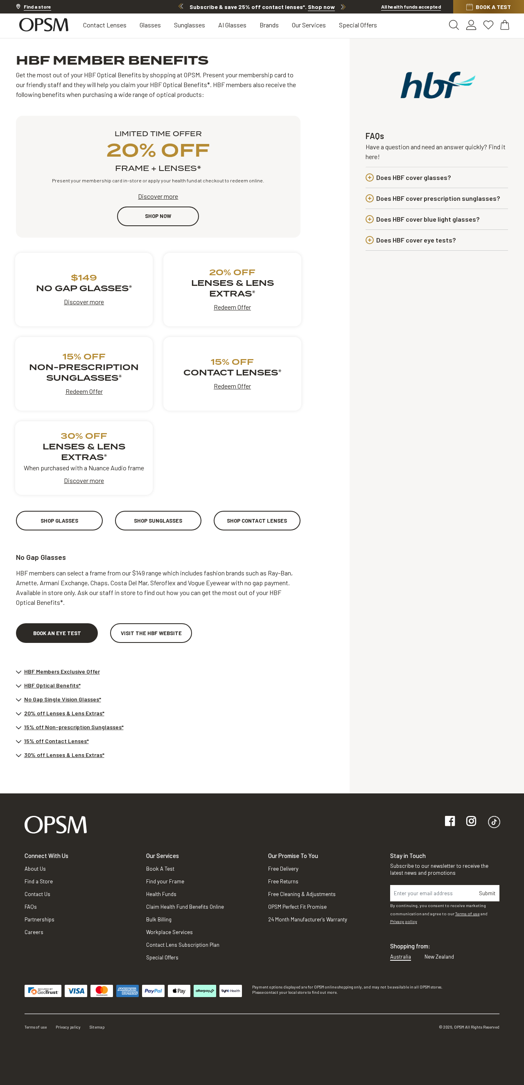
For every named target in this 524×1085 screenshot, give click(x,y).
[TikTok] (494, 822)
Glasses (150, 25)
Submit (487, 893)
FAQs (31, 906)
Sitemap (97, 1026)
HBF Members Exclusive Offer (62, 671)
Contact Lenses (104, 25)
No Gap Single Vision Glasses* (62, 699)
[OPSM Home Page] (56, 824)
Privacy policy (403, 921)
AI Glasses (232, 25)
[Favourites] (488, 24)
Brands (269, 25)
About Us (35, 868)
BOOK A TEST (493, 6)
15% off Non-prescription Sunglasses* (74, 726)
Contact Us (37, 894)
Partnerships (39, 919)
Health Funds (161, 894)
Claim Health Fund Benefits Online (185, 906)
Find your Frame (165, 881)
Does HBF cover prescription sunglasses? (438, 198)
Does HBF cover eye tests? (416, 240)
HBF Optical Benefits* (52, 685)
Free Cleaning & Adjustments (302, 894)
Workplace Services (169, 932)
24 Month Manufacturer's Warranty (307, 919)
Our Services (309, 25)
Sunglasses (189, 25)
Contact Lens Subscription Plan (182, 944)
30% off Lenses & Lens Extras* (64, 754)
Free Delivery (283, 868)
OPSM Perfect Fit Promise (297, 906)
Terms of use (467, 913)
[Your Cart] (505, 25)
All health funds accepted (411, 6)
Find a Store (39, 881)
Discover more (158, 196)
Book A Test (160, 868)
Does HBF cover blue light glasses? (427, 219)
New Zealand (439, 956)
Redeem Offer (232, 307)
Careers (34, 932)
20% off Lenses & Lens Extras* (64, 713)
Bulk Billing (159, 919)
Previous (181, 6)
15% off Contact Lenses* (56, 740)
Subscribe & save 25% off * (262, 6)
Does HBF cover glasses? (413, 177)
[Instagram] (471, 822)
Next (343, 6)
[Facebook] (450, 822)
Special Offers (358, 25)
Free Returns (283, 881)
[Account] (471, 25)
